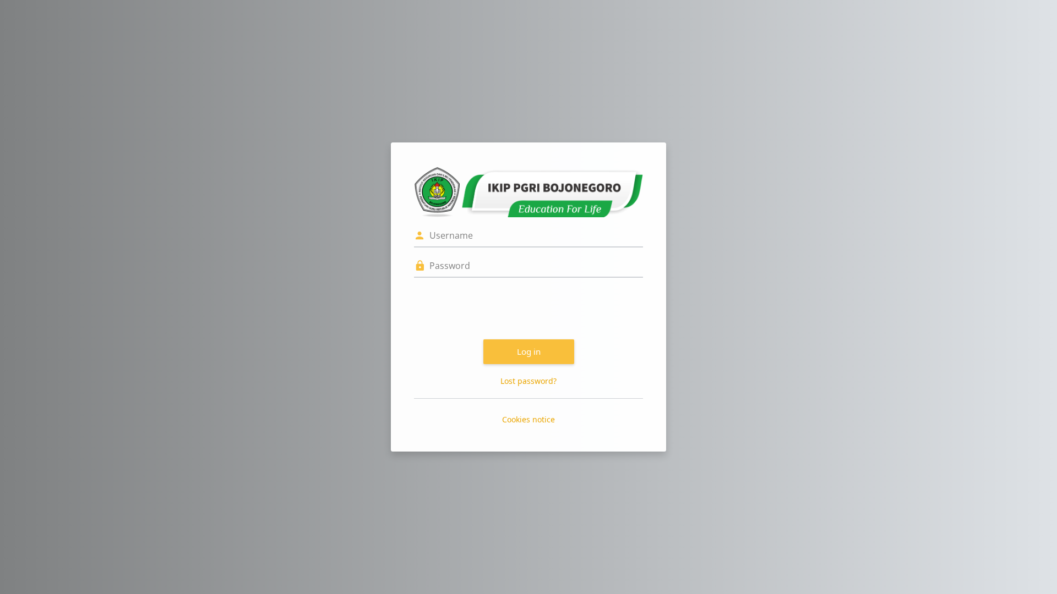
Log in (529, 351)
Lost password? (528, 381)
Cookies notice (528, 419)
